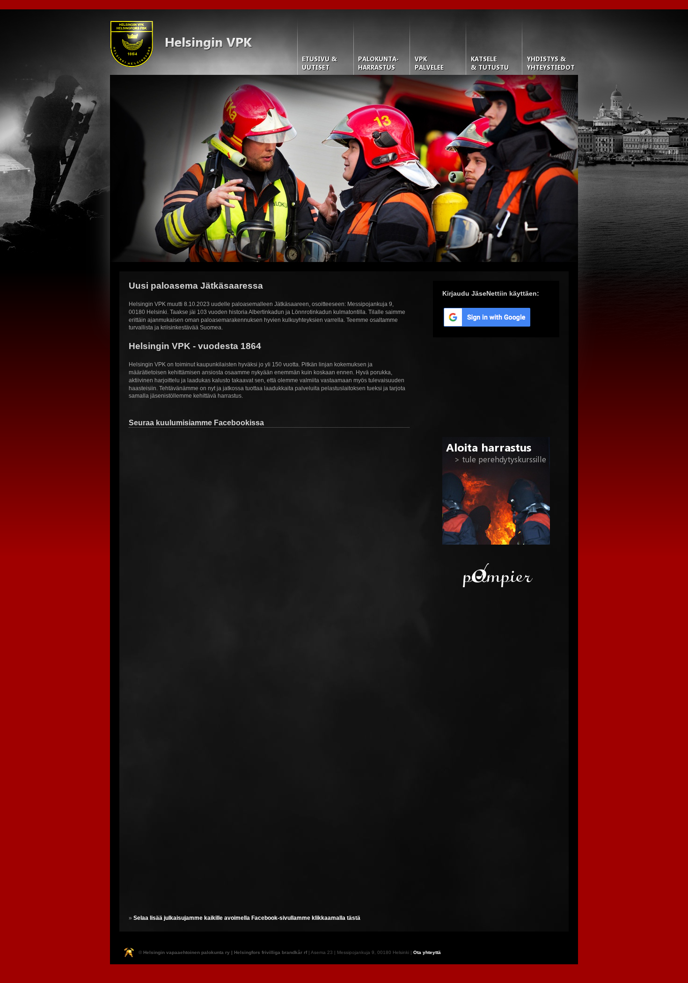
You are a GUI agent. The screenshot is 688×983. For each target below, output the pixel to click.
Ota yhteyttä (427, 952)
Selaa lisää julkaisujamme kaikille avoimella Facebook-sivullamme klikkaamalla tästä (246, 918)
